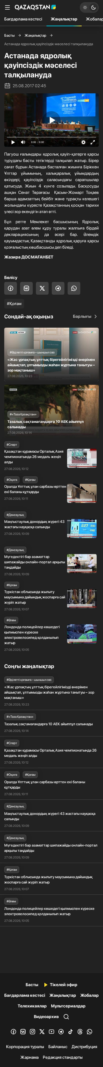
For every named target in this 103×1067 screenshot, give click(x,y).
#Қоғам (14, 303)
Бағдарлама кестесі (23, 19)
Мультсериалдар (68, 1005)
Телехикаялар (32, 1005)
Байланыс (57, 1046)
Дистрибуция (84, 1046)
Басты (9, 35)
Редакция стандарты (63, 1057)
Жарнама (29, 1057)
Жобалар (89, 995)
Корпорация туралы (25, 1046)
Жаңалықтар (64, 19)
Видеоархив (46, 1016)
